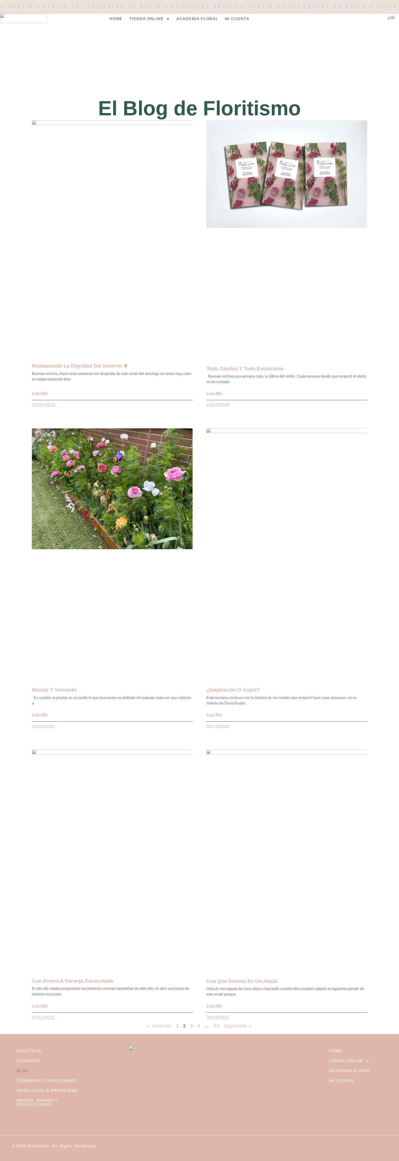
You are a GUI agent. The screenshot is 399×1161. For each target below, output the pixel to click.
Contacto (29, 1061)
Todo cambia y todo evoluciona (244, 369)
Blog (23, 1071)
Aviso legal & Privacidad (47, 1090)
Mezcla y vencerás (54, 690)
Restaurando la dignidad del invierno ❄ (80, 366)
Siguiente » (238, 1025)
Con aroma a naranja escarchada (72, 981)
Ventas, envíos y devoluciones (37, 1102)
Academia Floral (197, 19)
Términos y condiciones (47, 1081)
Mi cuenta (237, 19)
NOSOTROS (29, 1051)
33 (217, 1025)
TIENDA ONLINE (146, 19)
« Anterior (159, 1025)
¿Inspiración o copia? (233, 690)
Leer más (40, 393)
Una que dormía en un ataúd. (242, 981)
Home (116, 19)
